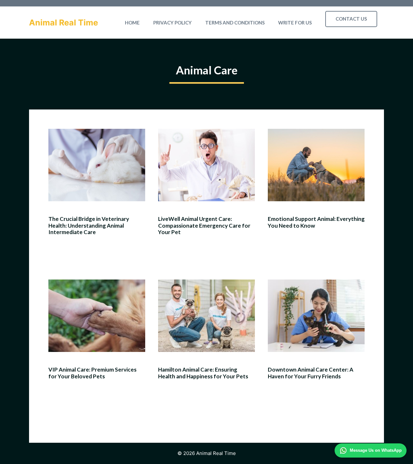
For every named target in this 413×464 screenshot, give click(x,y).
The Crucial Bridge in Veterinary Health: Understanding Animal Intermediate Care (88, 225)
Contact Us (351, 19)
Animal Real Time (63, 22)
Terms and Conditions (235, 22)
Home (132, 22)
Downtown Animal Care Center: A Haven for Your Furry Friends (310, 372)
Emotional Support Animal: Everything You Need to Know (316, 222)
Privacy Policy (172, 22)
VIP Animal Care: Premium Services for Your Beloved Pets (92, 372)
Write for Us (295, 22)
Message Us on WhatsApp (376, 450)
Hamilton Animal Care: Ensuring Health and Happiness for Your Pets (203, 372)
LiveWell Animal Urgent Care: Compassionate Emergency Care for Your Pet (204, 225)
